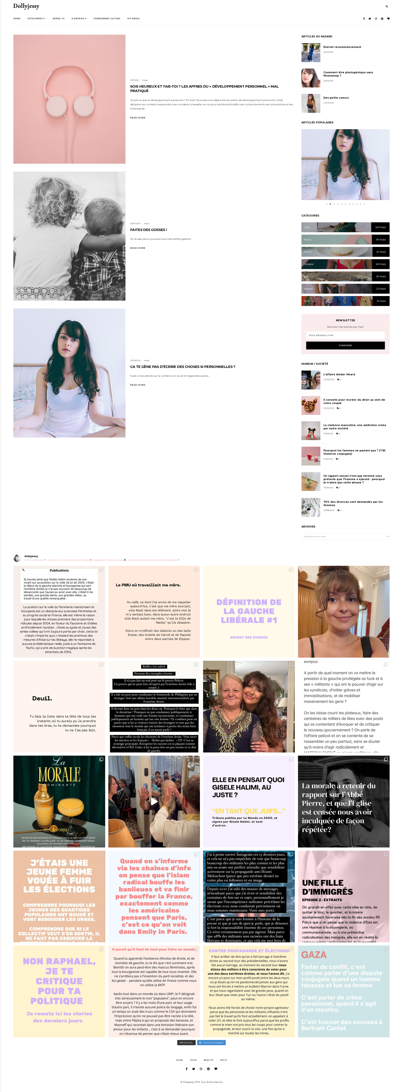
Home (16, 18)
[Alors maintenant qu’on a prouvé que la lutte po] (154, 896)
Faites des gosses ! (148, 230)
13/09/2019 (328, 52)
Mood (145, 80)
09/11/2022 (328, 487)
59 (353, 168)
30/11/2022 (328, 433)
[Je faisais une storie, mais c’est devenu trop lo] (344, 707)
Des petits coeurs (336, 97)
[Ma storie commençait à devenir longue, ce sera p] (59, 612)
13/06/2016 (342, 168)
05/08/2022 (329, 510)
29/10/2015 (328, 81)
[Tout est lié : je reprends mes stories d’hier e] (344, 801)
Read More (137, 117)
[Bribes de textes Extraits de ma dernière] (154, 612)
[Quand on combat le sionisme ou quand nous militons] (59, 991)
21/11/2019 (134, 80)
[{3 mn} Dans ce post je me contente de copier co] (249, 801)
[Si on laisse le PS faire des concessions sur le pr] (59, 896)
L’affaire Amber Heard (339, 374)
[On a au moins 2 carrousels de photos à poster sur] (154, 801)
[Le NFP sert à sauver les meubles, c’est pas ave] (249, 896)
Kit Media (134, 18)
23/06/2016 (135, 360)
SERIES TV (58, 18)
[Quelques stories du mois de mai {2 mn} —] (249, 991)
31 (86, 380)
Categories (35, 18)
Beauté (208, 1060)
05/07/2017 (135, 223)
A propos (78, 18)
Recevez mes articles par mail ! (345, 326)
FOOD (193, 1060)
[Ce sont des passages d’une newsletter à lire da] (344, 896)
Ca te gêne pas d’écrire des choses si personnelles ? (182, 367)
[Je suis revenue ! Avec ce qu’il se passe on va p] (59, 801)
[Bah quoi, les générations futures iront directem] (154, 991)
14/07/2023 (329, 103)
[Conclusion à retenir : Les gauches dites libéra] (249, 612)
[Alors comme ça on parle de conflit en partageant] (344, 991)
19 (85, 243)
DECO (223, 1060)
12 (78, 107)
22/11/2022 (328, 459)
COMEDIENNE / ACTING (107, 18)
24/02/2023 (329, 379)
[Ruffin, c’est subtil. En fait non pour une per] (154, 707)
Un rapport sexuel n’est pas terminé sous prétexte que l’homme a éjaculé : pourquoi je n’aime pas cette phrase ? (354, 479)
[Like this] (74, 244)
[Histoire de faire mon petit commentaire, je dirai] (344, 612)
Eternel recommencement (342, 47)
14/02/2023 (329, 408)
